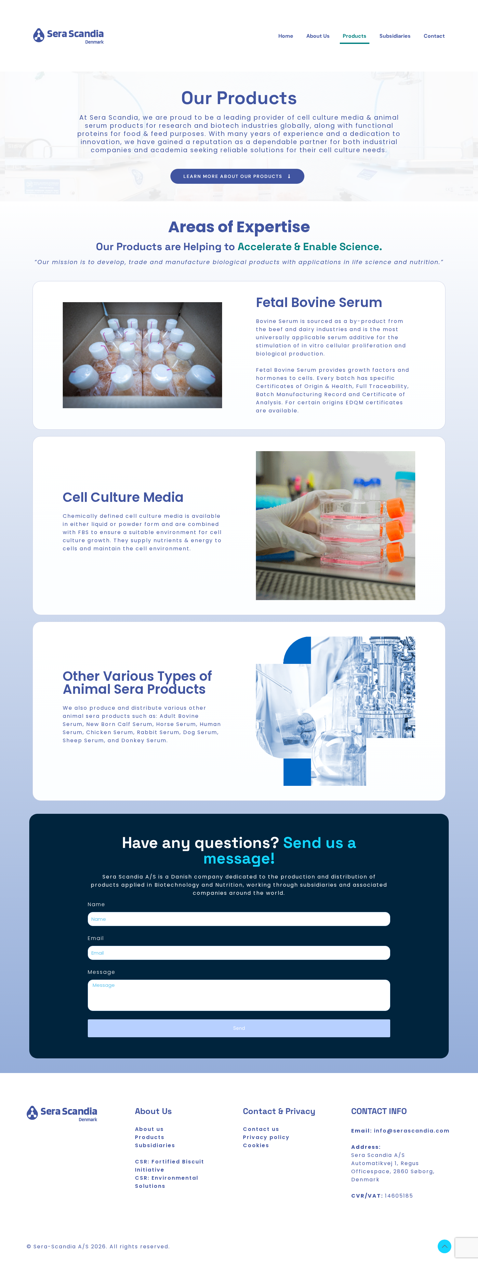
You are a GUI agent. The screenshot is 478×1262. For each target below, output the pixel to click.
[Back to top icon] (444, 1246)
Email (96, 938)
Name (96, 904)
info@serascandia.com (412, 1130)
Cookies (256, 1145)
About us (149, 1129)
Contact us (261, 1129)
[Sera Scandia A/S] (68, 36)
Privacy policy (266, 1137)
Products (150, 1137)
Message (101, 972)
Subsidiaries (155, 1145)
